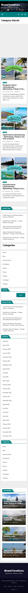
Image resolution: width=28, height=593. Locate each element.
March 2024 (6, 420)
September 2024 (7, 400)
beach (4, 252)
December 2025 (7, 357)
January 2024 (6, 428)
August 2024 (6, 404)
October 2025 (6, 361)
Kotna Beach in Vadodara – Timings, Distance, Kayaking (12, 520)
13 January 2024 (8, 141)
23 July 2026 (8, 506)
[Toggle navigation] (25, 14)
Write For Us (14, 589)
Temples (5, 276)
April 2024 (5, 416)
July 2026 (5, 341)
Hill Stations (6, 264)
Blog (4, 256)
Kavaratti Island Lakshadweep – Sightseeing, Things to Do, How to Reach (13, 188)
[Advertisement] (14, 38)
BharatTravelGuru (10, 4)
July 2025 (5, 373)
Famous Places (7, 260)
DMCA (15, 586)
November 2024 (7, 392)
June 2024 (5, 412)
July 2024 (5, 408)
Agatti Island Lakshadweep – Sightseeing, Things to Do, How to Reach (14, 137)
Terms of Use (21, 586)
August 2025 (6, 369)
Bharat (18, 91)
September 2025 (7, 365)
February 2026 (7, 349)
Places (4, 272)
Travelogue (6, 280)
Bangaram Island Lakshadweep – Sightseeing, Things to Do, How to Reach (13, 88)
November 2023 (7, 436)
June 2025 (5, 376)
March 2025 (6, 380)
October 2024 (6, 396)
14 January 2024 (8, 91)
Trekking (5, 284)
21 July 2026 (8, 538)
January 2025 (6, 388)
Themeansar (14, 582)
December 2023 (7, 432)
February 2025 (7, 384)
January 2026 (6, 353)
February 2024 (7, 424)
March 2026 (6, 345)
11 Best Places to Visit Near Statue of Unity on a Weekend (14, 503)
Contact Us (10, 586)
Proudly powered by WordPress (8, 580)
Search (4, 290)
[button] (18, 14)
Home (5, 586)
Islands (4, 82)
